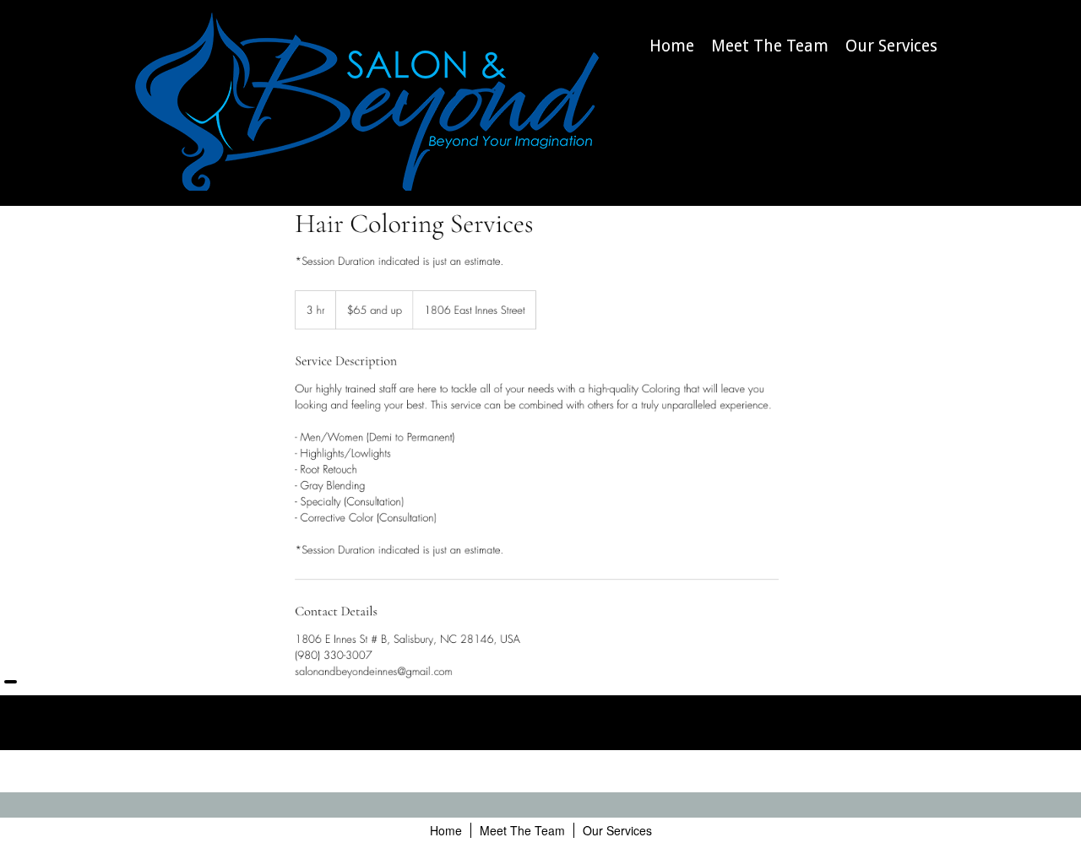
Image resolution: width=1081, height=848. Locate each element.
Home (671, 46)
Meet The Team (769, 46)
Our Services (891, 46)
